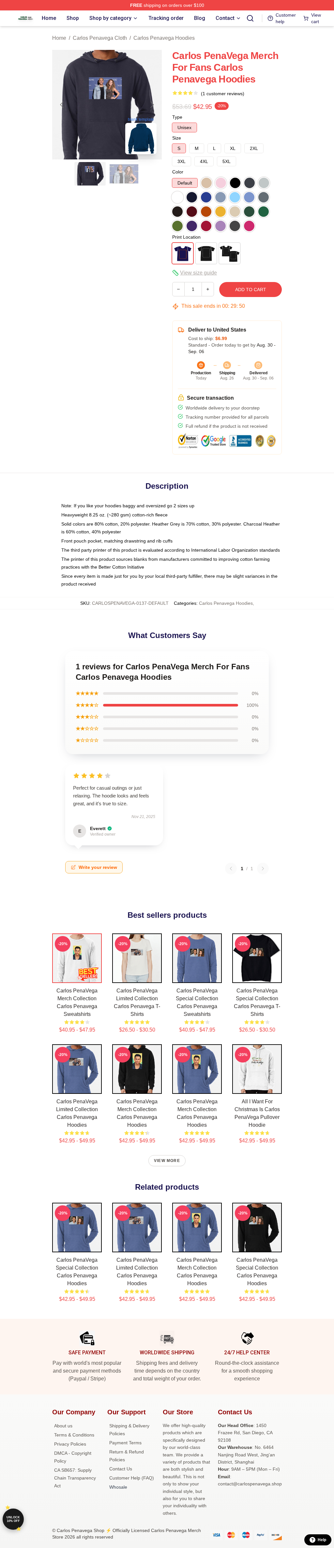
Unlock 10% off (13, 1519)
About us (63, 1425)
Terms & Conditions (74, 1434)
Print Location (186, 237)
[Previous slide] (62, 105)
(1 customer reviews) (222, 93)
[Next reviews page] (263, 868)
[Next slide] (152, 105)
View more (167, 1160)
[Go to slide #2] (124, 174)
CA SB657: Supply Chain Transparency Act (75, 1477)
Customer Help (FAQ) (131, 1478)
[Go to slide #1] (90, 174)
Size (176, 138)
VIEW (77, 976)
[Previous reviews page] (231, 868)
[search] (250, 18)
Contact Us (120, 1468)
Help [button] (322, 1540)
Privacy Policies (70, 1444)
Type (177, 117)
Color (177, 171)
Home (59, 38)
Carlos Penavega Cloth (100, 38)
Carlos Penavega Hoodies (164, 38)
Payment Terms (125, 1442)
